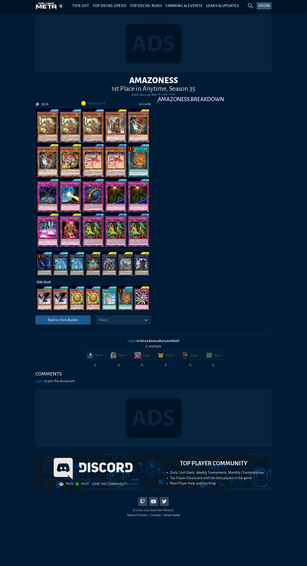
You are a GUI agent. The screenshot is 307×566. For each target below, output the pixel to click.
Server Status (172, 515)
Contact (156, 515)
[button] (213, 102)
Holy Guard (96, 103)
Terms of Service (137, 515)
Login (132, 341)
